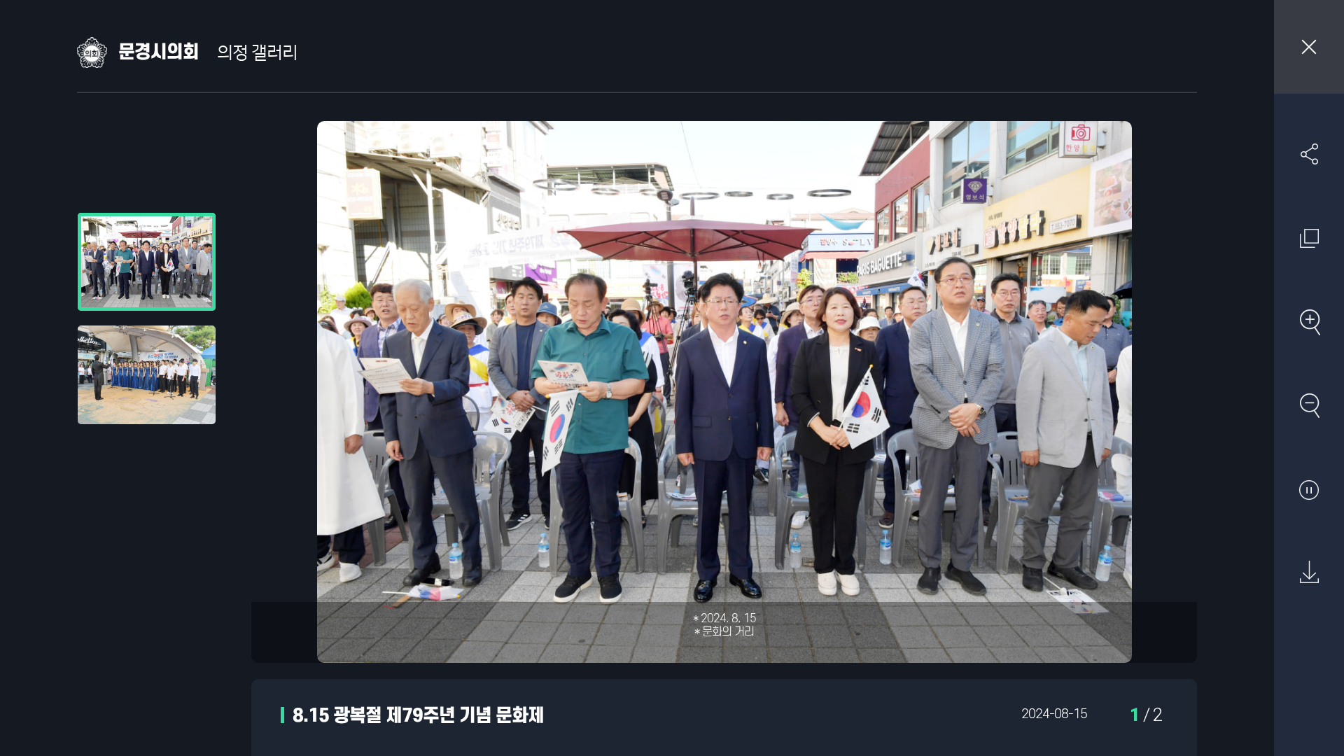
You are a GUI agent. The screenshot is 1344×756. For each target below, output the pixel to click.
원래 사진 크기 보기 (1309, 238)
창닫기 (1309, 47)
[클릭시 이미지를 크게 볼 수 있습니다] (147, 262)
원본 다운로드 (1309, 572)
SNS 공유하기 (1309, 154)
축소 (1309, 405)
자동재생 (1309, 489)
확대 (1309, 322)
